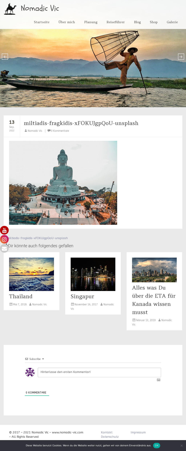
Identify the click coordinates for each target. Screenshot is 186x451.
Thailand (21, 296)
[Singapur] (93, 290)
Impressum (138, 432)
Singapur (82, 296)
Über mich (66, 22)
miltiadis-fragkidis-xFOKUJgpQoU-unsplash (81, 123)
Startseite (41, 22)
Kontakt (106, 432)
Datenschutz (110, 436)
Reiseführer (115, 22)
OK (156, 445)
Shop (154, 22)
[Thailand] (31, 290)
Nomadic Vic (40, 8)
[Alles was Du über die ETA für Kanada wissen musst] (154, 281)
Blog (137, 22)
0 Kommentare (60, 130)
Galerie (172, 22)
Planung (90, 22)
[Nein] (181, 445)
